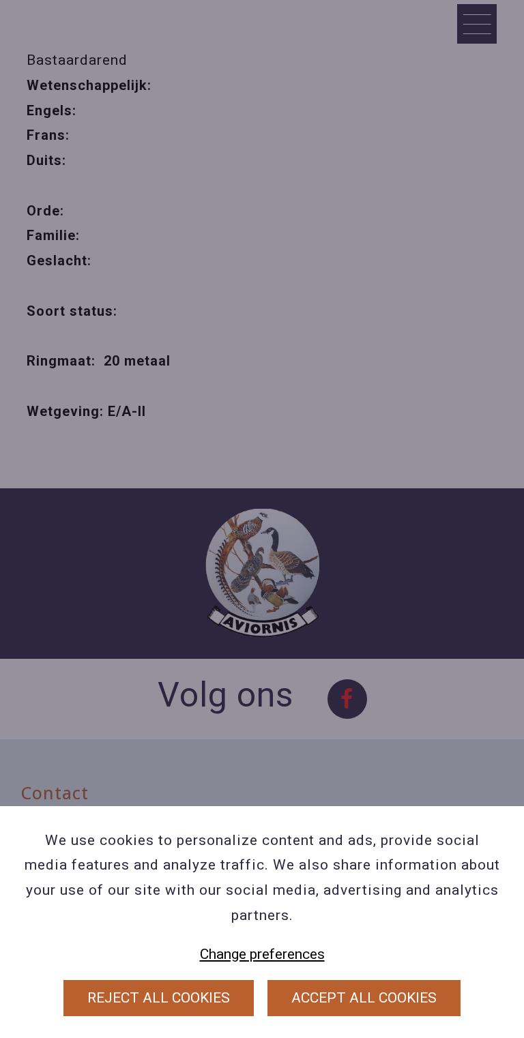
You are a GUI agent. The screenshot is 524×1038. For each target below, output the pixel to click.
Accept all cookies (364, 998)
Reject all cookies (158, 998)
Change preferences (262, 954)
